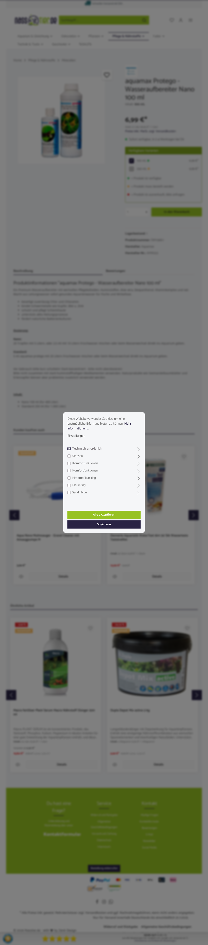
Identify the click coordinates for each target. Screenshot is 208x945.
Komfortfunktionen (85, 463)
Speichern (104, 524)
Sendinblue (79, 492)
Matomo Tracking (84, 478)
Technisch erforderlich (87, 448)
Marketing (79, 485)
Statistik (77, 456)
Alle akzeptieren (104, 514)
